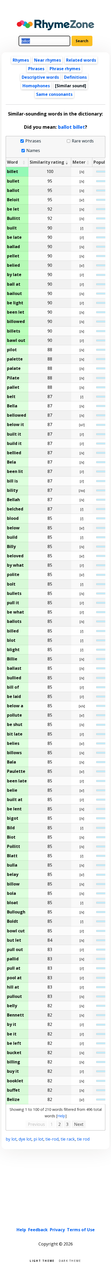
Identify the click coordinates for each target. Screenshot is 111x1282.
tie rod (83, 1139)
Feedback (38, 1230)
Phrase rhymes (65, 68)
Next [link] (78, 1124)
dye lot (25, 1139)
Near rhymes (47, 60)
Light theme (42, 1260)
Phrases (36, 68)
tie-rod (52, 1139)
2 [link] (59, 1124)
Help (61, 1115)
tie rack (68, 1139)
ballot (65, 127)
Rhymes (21, 60)
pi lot (38, 1139)
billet (79, 127)
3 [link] (67, 1124)
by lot (11, 1139)
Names (33, 150)
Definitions (75, 77)
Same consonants (54, 94)
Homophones (36, 86)
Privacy (57, 1230)
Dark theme (70, 1260)
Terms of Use (81, 1230)
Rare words (83, 141)
